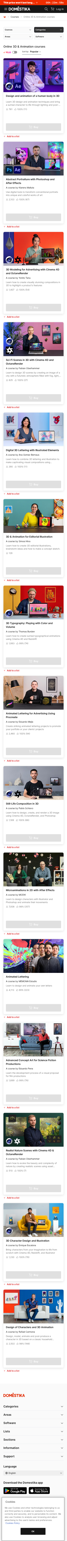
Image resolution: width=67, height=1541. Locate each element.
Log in (60, 9)
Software (9, 1423)
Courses (15, 16)
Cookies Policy (12, 1523)
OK (33, 1531)
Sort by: (30, 51)
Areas (7, 1414)
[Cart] (52, 8)
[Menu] (5, 9)
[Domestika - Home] (19, 9)
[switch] (14, 52)
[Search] (46, 9)
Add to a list (13, 136)
